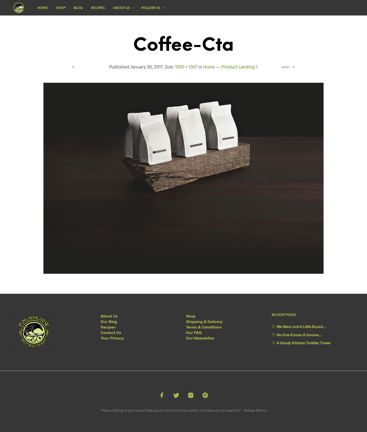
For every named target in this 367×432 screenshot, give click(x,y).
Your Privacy (112, 338)
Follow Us (150, 8)
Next (285, 67)
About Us (121, 8)
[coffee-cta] (183, 177)
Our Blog (109, 321)
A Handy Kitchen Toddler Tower (304, 342)
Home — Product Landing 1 (230, 67)
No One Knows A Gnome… (299, 334)
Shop (60, 8)
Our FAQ (194, 332)
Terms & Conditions (204, 326)
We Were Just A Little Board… (301, 326)
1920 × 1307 (186, 67)
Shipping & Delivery (204, 321)
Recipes (98, 8)
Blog (78, 8)
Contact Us (111, 332)
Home (42, 8)
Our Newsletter (200, 338)
